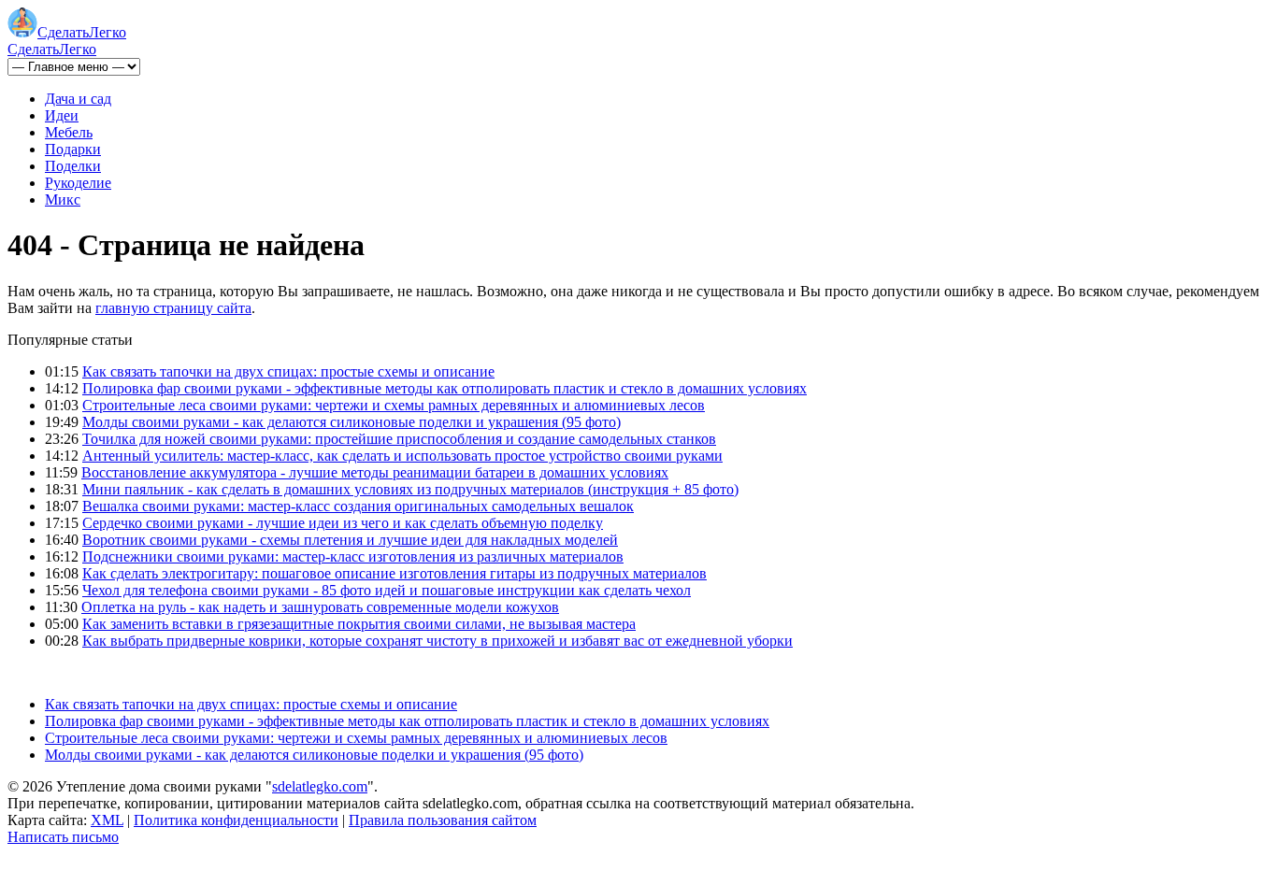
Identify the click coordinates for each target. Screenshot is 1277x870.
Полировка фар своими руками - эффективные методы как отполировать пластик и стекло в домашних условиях (444, 388)
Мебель (69, 132)
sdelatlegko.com (319, 786)
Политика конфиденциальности (236, 820)
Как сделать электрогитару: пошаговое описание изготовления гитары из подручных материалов (394, 573)
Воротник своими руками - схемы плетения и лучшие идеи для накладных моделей (350, 540)
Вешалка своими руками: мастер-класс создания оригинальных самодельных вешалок (358, 506)
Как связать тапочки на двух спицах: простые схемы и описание (288, 371)
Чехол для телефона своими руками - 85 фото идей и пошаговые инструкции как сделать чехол (386, 590)
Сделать (81, 32)
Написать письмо (63, 837)
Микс (62, 199)
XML (107, 820)
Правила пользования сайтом (443, 820)
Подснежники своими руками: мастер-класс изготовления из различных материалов (353, 556)
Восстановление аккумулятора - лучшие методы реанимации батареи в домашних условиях (374, 472)
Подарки (73, 149)
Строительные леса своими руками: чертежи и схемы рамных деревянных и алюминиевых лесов (393, 405)
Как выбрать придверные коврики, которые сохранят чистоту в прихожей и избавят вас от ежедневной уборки (437, 641)
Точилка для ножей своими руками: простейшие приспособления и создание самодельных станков (399, 439)
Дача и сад (78, 99)
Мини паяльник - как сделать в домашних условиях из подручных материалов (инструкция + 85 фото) (410, 489)
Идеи (62, 115)
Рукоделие (78, 183)
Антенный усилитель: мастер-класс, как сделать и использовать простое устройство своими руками (402, 456)
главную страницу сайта (173, 308)
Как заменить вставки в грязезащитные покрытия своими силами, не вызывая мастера (359, 624)
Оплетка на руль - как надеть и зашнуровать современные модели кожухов (320, 607)
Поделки (73, 166)
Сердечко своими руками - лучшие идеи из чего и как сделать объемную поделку (342, 523)
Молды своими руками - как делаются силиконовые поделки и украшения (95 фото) (351, 422)
